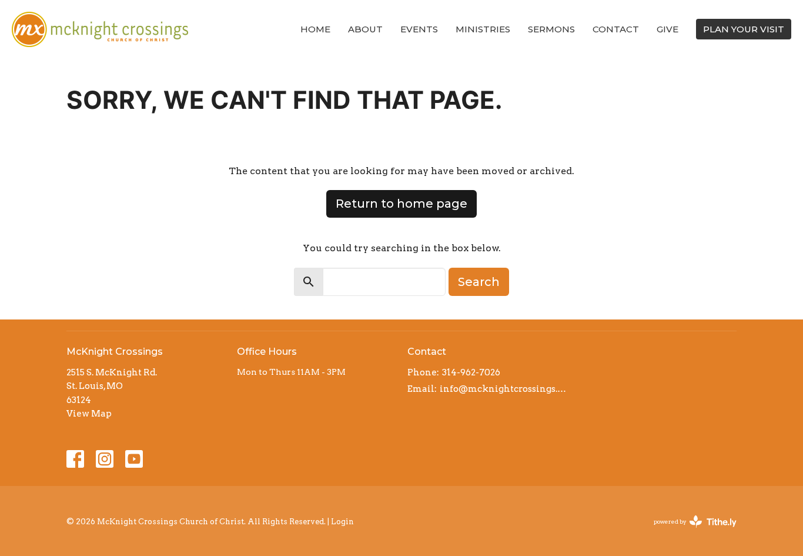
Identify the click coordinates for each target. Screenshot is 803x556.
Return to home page (401, 204)
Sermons (551, 29)
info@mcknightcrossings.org (503, 389)
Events (419, 29)
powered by (689, 531)
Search (479, 282)
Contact (616, 29)
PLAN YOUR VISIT (743, 29)
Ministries (483, 29)
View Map (89, 413)
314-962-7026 (471, 372)
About (365, 29)
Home (315, 29)
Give (667, 29)
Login (342, 521)
